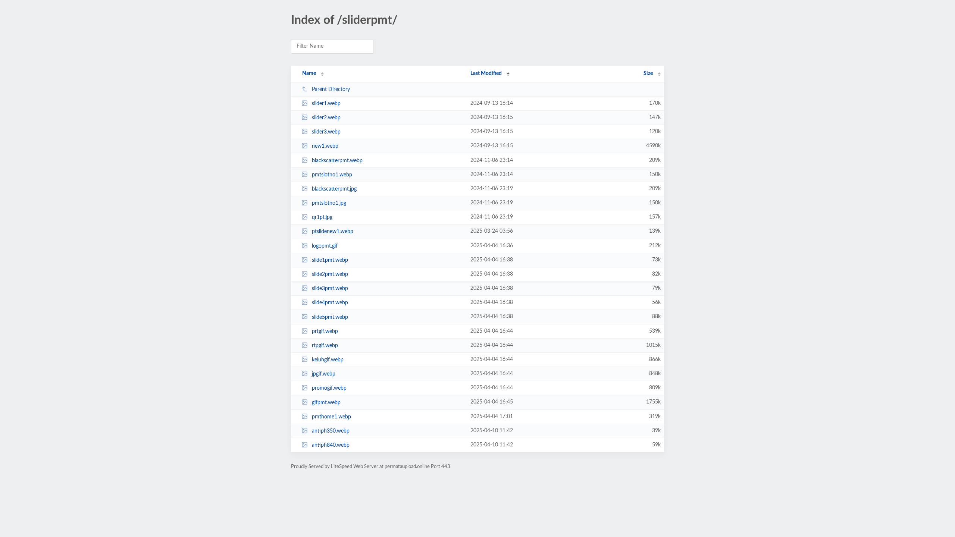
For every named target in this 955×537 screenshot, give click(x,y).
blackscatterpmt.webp (337, 160)
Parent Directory (331, 89)
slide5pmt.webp (330, 317)
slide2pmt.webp (330, 274)
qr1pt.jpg (322, 217)
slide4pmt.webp (330, 302)
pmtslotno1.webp (332, 175)
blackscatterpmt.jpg (334, 189)
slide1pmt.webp (330, 260)
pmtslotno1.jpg (329, 203)
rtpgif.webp (325, 345)
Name (309, 73)
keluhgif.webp (328, 359)
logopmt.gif (325, 246)
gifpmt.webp (326, 402)
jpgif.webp (323, 374)
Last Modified (486, 73)
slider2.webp (326, 117)
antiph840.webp (331, 445)
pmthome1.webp (331, 417)
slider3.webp (326, 132)
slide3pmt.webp (330, 288)
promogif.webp (329, 388)
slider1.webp (326, 103)
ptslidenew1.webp (332, 231)
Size (648, 73)
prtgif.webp (325, 331)
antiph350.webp (331, 431)
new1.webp (325, 146)
